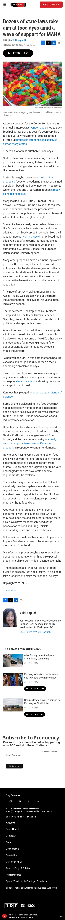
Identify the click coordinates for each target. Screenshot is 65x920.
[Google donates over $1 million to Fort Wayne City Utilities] (13, 704)
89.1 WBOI (47, 811)
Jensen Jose (38, 127)
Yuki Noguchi (19, 40)
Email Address (13, 755)
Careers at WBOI (14, 862)
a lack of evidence (26, 381)
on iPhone (21, 817)
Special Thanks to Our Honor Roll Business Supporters (31, 888)
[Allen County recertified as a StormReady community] (13, 660)
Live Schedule (12, 849)
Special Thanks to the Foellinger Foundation (26, 881)
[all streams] (61, 916)
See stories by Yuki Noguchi (35, 632)
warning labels (31, 236)
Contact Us (11, 836)
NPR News (11, 590)
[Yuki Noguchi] (10, 617)
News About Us (13, 829)
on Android (31, 817)
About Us (10, 823)
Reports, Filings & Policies (18, 868)
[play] (4, 916)
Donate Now (52, 4)
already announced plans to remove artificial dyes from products (31, 443)
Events (9, 842)
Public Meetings (13, 875)
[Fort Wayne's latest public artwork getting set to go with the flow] (13, 679)
